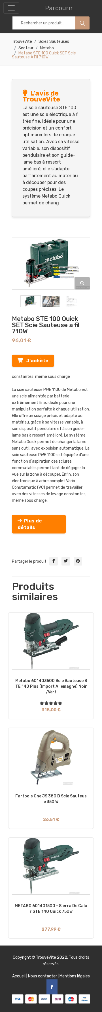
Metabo (47, 48)
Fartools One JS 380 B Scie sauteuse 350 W (51, 799)
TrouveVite (22, 42)
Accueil (19, 976)
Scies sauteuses (54, 42)
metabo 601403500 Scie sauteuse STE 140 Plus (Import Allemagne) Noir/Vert (51, 686)
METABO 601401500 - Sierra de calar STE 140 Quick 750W (51, 908)
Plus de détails (30, 524)
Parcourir (59, 8)
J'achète (35, 360)
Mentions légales (75, 976)
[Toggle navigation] (11, 8)
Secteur (25, 48)
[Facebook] (52, 986)
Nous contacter (42, 976)
